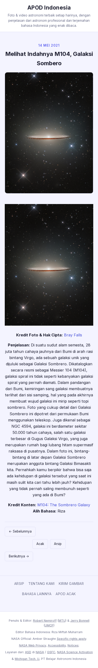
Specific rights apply (71, 639)
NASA (40, 652)
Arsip (58, 544)
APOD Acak (66, 594)
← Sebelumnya (20, 531)
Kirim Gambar (71, 584)
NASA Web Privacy (32, 645)
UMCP (49, 625)
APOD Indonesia (49, 7)
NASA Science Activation (75, 652)
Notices (73, 645)
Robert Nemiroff (45, 620)
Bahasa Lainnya (36, 594)
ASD (28, 652)
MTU (62, 620)
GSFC (51, 652)
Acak (40, 544)
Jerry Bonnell (79, 620)
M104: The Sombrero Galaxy (63, 504)
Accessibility (57, 645)
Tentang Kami (41, 584)
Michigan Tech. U (27, 659)
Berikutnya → (19, 556)
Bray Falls (73, 335)
